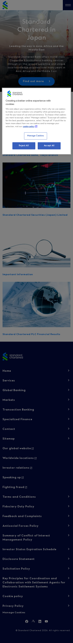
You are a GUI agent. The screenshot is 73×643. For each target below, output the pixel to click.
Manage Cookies (35, 136)
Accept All (49, 145)
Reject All (24, 145)
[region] (36, 121)
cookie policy (28, 126)
